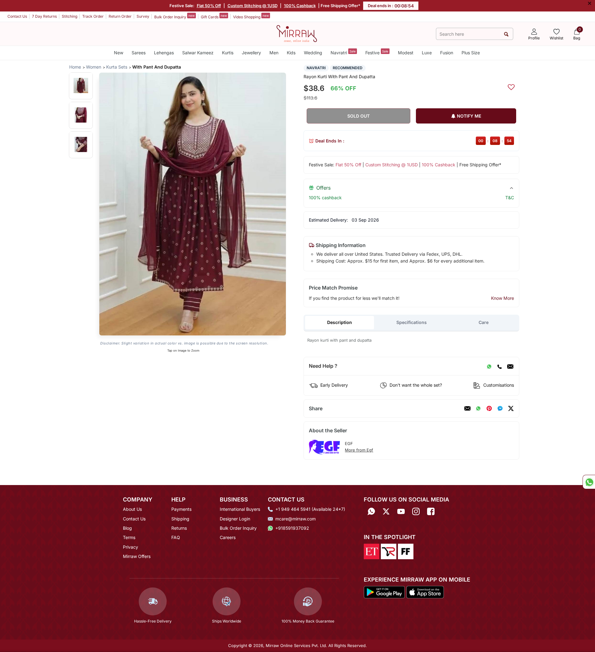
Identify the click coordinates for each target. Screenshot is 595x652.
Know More (502, 298)
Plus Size (471, 52)
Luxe (427, 52)
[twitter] (511, 408)
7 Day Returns (44, 16)
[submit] (506, 34)
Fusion (446, 52)
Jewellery (251, 52)
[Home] (297, 33)
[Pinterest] (489, 408)
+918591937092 (292, 528)
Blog (127, 528)
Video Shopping (251, 16)
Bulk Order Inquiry (174, 16)
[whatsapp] (478, 408)
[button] (80, 85)
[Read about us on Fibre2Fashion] (405, 551)
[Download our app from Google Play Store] (384, 592)
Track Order (93, 16)
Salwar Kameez (198, 52)
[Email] (510, 366)
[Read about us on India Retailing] (388, 551)
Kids (291, 52)
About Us (132, 509)
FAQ (175, 537)
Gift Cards (214, 16)
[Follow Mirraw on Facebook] (431, 511)
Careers (228, 537)
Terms (129, 537)
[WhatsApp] (489, 366)
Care (484, 322)
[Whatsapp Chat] (589, 482)
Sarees (139, 52)
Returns (179, 528)
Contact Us (17, 16)
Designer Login (235, 518)
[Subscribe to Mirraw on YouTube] (401, 511)
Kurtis (227, 52)
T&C (509, 197)
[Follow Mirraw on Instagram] (416, 511)
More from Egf (359, 449)
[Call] (499, 366)
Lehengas (164, 52)
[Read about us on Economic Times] (371, 551)
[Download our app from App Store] (425, 592)
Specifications (411, 322)
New (118, 52)
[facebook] (500, 408)
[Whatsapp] (371, 511)
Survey (143, 16)
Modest (405, 52)
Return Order (120, 16)
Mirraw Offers (137, 556)
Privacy (130, 547)
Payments (181, 509)
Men (273, 52)
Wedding (313, 52)
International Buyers (240, 509)
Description (339, 322)
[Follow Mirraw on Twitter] (386, 511)
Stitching (69, 16)
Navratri (343, 52)
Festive (376, 52)
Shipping (180, 518)
